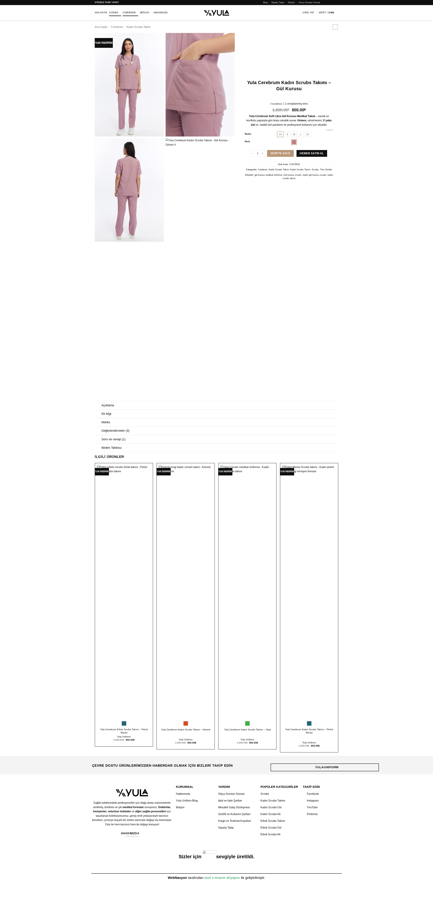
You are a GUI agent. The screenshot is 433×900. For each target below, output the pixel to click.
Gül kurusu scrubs (292, 175)
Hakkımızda (161, 12)
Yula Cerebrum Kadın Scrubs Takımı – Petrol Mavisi (309, 731)
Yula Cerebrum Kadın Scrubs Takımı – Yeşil (247, 729)
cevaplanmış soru (296, 103)
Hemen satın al (312, 153)
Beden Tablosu (111, 447)
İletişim (291, 2)
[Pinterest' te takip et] (333, 2)
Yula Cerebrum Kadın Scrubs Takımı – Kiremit (185, 729)
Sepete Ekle (280, 153)
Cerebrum (129, 12)
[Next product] (335, 27)
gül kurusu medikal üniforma (268, 175)
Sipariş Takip (277, 2)
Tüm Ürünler (326, 169)
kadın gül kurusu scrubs (314, 175)
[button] (296, 12)
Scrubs (113, 12)
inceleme (276, 103)
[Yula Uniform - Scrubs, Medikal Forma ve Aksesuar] (216, 12)
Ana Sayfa (101, 12)
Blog (265, 2)
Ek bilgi (106, 413)
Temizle (329, 130)
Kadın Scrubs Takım (139, 27)
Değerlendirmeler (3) (115, 430)
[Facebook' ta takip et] (324, 2)
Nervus (144, 12)
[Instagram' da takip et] (327, 2)
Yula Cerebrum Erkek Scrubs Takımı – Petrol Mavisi (124, 731)
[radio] (280, 134)
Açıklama (107, 405)
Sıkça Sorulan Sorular (309, 2)
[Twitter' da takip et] (330, 2)
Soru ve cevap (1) (113, 439)
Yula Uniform (124, 736)
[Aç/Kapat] (98, 405)
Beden (248, 134)
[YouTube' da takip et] (337, 2)
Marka (105, 422)
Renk (247, 141)
